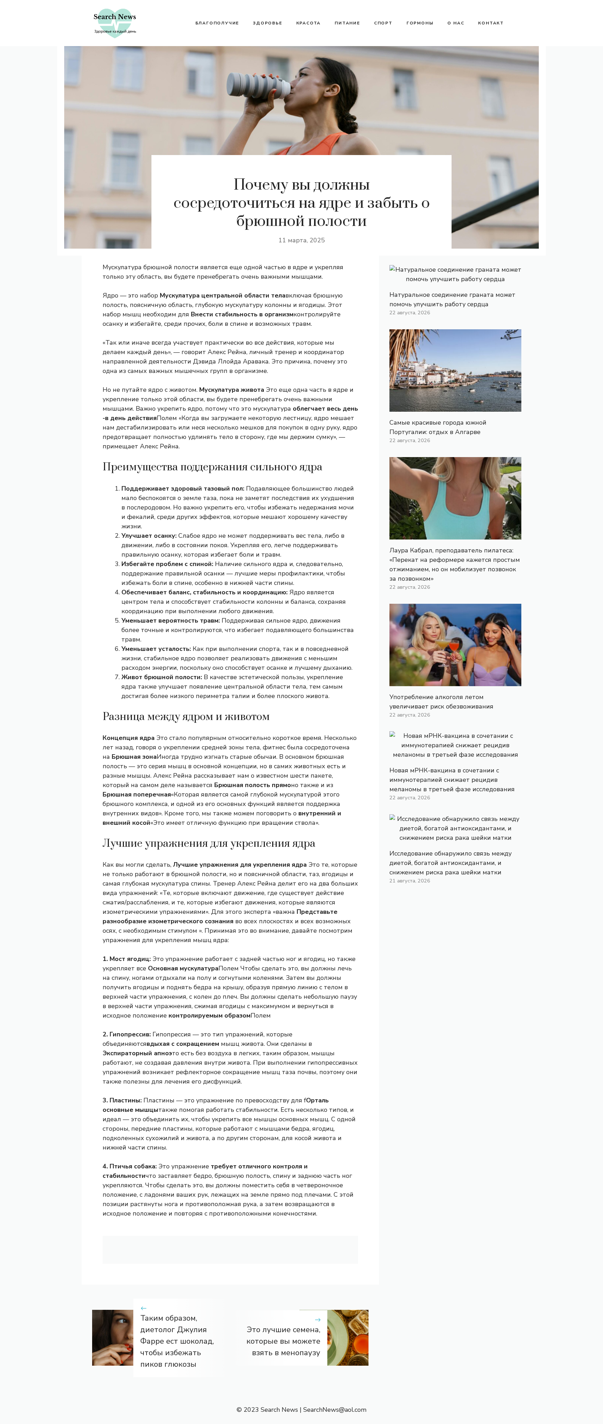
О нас (455, 23)
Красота (308, 23)
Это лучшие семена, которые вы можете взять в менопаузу (283, 1341)
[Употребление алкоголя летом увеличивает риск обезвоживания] (455, 681)
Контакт (491, 23)
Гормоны (420, 23)
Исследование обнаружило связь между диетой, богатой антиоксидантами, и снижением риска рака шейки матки (450, 862)
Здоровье (267, 23)
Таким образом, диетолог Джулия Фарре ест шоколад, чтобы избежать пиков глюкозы (177, 1341)
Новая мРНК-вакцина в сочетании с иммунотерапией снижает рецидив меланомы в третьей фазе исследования (452, 779)
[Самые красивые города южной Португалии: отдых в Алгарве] (455, 407)
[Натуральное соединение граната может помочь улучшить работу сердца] (455, 279)
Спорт (383, 23)
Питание (347, 23)
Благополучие (217, 23)
